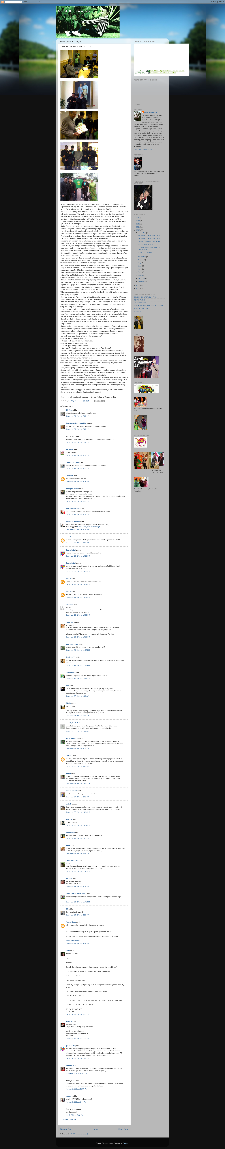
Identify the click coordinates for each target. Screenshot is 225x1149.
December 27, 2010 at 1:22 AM (77, 696)
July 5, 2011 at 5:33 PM (74, 1115)
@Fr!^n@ (69, 604)
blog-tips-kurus (72, 644)
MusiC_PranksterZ (73, 723)
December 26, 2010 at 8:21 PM (77, 468)
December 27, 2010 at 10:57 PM (78, 825)
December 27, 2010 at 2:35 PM (77, 797)
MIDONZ (69, 819)
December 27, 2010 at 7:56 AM (77, 731)
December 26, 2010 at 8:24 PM (77, 482)
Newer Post (66, 1129)
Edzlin (68, 703)
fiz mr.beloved (71, 791)
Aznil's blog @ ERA (141, 308)
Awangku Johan (72, 489)
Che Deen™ (70, 657)
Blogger (126, 1143)
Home (95, 1129)
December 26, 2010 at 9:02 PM (77, 543)
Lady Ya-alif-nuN (72, 462)
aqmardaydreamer (73, 508)
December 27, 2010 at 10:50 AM (78, 784)
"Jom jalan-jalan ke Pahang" (88, 527)
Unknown (69, 476)
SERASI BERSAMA (145, 253)
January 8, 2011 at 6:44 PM (76, 1102)
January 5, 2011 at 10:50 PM (76, 1089)
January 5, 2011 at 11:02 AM (76, 1073)
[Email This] (95, 401)
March (140, 275)
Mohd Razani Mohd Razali (76, 894)
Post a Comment (69, 1120)
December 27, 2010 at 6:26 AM (77, 716)
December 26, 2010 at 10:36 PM (78, 615)
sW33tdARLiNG (72, 861)
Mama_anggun (72, 738)
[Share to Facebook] (102, 401)
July (139, 263)
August (141, 260)
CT (67, 909)
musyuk (69, 1021)
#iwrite (68, 578)
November (142, 257)
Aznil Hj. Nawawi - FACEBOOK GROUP (148, 305)
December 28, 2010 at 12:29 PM (78, 871)
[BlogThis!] (97, 401)
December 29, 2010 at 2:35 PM (77, 943)
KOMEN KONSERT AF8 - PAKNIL (146, 297)
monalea (69, 537)
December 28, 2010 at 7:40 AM (77, 838)
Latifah (68, 804)
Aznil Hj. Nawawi (150, 112)
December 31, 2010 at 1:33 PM (77, 1038)
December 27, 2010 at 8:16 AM (77, 749)
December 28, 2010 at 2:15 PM (77, 886)
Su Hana (69, 756)
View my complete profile (143, 149)
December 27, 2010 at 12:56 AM (78, 678)
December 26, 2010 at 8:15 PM (77, 455)
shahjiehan (70, 832)
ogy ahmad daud (140, 303)
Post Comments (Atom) (79, 1134)
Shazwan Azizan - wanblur (76, 423)
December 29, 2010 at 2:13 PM (77, 915)
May (140, 269)
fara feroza (70, 1065)
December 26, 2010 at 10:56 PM (78, 637)
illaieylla (69, 878)
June (140, 266)
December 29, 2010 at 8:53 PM (77, 1014)
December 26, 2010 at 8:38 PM (77, 514)
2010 (138, 230)
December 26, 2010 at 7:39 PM (77, 429)
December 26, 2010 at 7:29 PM (77, 416)
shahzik (69, 1096)
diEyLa (68, 845)
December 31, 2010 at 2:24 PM (77, 1058)
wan (67, 686)
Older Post (123, 1129)
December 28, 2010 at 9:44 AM (77, 854)
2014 (138, 221)
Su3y (68, 951)
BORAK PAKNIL (139, 300)
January (141, 281)
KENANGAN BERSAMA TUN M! (149, 242)
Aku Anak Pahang (73, 521)
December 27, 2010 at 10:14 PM (78, 812)
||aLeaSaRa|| (71, 550)
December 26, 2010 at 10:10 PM (78, 556)
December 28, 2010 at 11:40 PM (78, 902)
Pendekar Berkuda (73, 941)
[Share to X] (99, 401)
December (142, 233)
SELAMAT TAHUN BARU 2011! (149, 235)
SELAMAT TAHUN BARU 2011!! (149, 238)
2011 (138, 227)
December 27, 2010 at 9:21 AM (77, 766)
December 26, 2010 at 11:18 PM (78, 650)
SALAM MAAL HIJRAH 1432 (148, 245)
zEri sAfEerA (70, 672)
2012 (138, 224)
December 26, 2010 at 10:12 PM (78, 584)
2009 (138, 285)
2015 (138, 218)
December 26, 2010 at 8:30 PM (77, 501)
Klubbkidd (137, 311)
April (140, 272)
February (141, 278)
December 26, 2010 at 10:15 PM (78, 597)
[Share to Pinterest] (104, 401)
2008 (138, 288)
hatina (68, 773)
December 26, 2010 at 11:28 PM (78, 665)
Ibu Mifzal (69, 449)
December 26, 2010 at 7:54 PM (77, 442)
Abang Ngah (71, 922)
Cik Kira (69, 410)
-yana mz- (69, 622)
